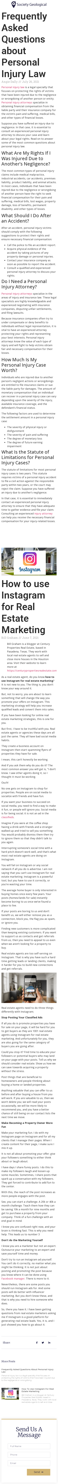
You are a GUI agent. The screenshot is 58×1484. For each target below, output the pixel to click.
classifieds (7, 817)
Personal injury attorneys (16, 102)
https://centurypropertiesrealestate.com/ (32, 670)
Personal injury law (12, 87)
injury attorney (43, 513)
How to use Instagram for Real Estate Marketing (25, 607)
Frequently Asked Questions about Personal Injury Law (24, 45)
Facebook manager (13, 1278)
